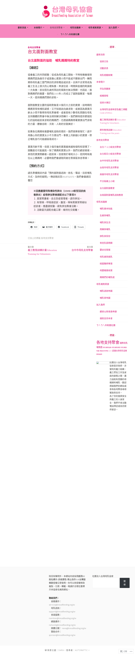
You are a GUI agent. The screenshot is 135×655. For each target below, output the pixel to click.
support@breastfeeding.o (60, 611)
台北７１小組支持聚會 (110, 147)
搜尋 (125, 583)
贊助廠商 (99, 354)
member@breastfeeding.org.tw (62, 618)
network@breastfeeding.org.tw (62, 625)
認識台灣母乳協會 (119, 351)
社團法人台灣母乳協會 (102, 576)
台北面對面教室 (107, 188)
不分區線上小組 (107, 181)
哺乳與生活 (105, 222)
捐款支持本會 (106, 318)
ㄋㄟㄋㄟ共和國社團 (70, 34)
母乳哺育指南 (107, 347)
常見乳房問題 (106, 243)
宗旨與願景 (105, 88)
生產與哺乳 (105, 215)
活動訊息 (104, 68)
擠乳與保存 (105, 236)
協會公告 (104, 61)
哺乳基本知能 (106, 208)
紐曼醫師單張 (106, 263)
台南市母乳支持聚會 (109, 167)
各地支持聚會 (56, 27)
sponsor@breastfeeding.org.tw (62, 635)
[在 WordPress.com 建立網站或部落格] (46, 650)
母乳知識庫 (75, 27)
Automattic (81, 650)
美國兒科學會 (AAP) (106, 351)
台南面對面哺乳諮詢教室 (111, 195)
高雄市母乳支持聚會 (109, 174)
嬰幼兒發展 (105, 249)
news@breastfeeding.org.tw (74, 628)
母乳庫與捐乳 (106, 256)
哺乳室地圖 (105, 298)
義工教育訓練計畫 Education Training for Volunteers (42, 250)
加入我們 (113, 27)
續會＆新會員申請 (108, 311)
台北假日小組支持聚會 (110, 153)
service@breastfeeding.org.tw (62, 604)
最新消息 (22, 27)
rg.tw (73, 611)
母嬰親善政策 (106, 270)
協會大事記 (105, 102)
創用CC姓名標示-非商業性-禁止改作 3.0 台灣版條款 (67, 579)
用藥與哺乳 (105, 229)
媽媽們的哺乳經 (107, 277)
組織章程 (104, 95)
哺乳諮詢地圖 (106, 291)
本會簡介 (38, 27)
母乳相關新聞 (106, 75)
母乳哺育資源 (94, 27)
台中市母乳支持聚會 (82, 249)
